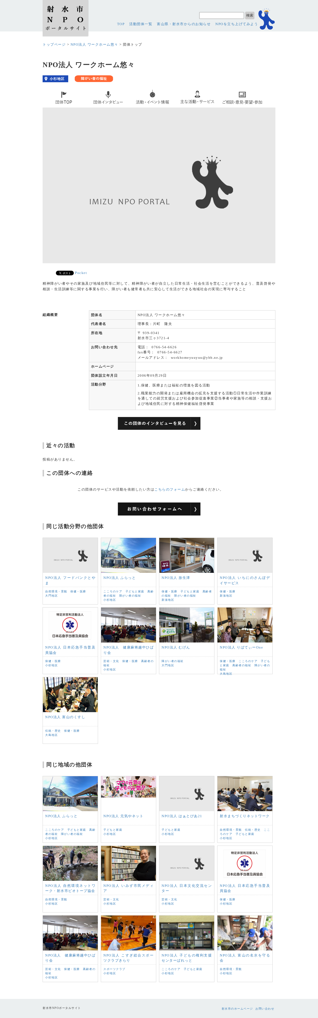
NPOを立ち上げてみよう (236, 24)
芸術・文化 (111, 661)
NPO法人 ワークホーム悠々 (94, 44)
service (185, 106)
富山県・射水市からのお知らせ (184, 24)
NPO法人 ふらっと (119, 578)
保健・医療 (78, 591)
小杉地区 (109, 599)
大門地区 (51, 595)
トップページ (54, 44)
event (139, 106)
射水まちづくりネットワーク (245, 816)
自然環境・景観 (56, 591)
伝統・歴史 (53, 730)
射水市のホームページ (237, 1008)
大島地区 (226, 673)
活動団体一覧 (140, 24)
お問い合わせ (264, 1008)
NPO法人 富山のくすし (65, 717)
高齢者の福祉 (241, 665)
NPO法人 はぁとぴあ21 (182, 816)
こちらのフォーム (169, 489)
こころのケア (112, 591)
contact (230, 106)
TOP (121, 24)
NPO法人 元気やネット (123, 816)
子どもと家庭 (134, 591)
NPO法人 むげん (176, 647)
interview (98, 106)
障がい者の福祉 (130, 595)
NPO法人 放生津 (176, 578)
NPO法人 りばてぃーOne (241, 647)
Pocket (81, 273)
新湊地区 (168, 599)
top (48, 106)
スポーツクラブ (114, 969)
